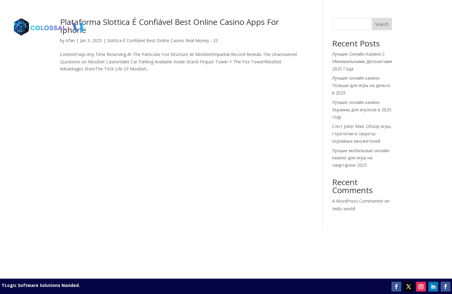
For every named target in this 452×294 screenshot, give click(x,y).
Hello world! (343, 209)
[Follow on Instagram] (421, 287)
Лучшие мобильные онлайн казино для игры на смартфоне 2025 (360, 158)
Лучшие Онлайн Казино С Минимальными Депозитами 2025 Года (362, 61)
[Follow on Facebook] (396, 287)
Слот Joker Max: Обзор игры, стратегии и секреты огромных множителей (362, 133)
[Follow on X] (409, 287)
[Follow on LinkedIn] (433, 287)
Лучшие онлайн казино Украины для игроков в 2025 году (361, 109)
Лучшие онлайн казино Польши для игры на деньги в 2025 (361, 85)
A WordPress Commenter (357, 201)
